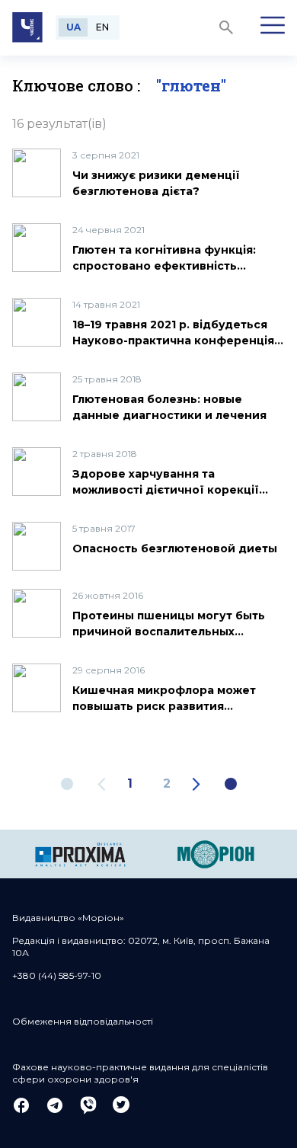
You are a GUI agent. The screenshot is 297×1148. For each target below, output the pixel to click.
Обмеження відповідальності (82, 1021)
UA (73, 27)
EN (102, 27)
